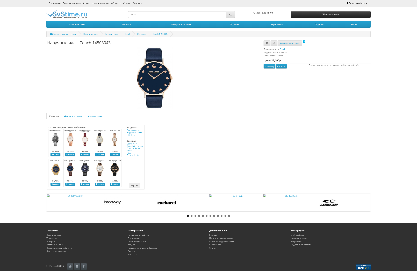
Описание (54, 115)
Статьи (212, 248)
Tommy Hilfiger (134, 155)
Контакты (137, 3)
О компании (55, 3)
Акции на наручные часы (221, 241)
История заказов (299, 238)
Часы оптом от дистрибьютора (106, 3)
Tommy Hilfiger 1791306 (100, 160)
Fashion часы (111, 34)
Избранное (296, 241)
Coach (127, 34)
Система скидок (95, 115)
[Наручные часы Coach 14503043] (154, 78)
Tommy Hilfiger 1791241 (85, 160)
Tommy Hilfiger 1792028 (114, 160)
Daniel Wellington (135, 146)
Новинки (131, 134)
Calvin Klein (132, 143)
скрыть (134, 185)
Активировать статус (290, 43)
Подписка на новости (301, 244)
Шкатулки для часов (56, 251)
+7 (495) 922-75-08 (263, 12)
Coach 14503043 (160, 34)
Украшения (277, 24)
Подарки (319, 24)
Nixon (129, 152)
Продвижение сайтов (138, 234)
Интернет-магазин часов (64, 34)
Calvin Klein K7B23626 (70, 131)
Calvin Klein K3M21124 (55, 131)
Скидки (126, 3)
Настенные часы (54, 244)
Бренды (213, 234)
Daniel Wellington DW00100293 (85, 131)
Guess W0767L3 (115, 130)
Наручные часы (77, 24)
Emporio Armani (134, 148)
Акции (354, 24)
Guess (129, 150)
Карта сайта (215, 244)
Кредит (86, 3)
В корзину (269, 66)
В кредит (281, 66)
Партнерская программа (221, 238)
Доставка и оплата (73, 115)
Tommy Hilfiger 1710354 (70, 160)
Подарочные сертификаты (59, 248)
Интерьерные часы (181, 24)
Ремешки (126, 24)
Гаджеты (234, 24)
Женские (141, 34)
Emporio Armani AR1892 (100, 131)
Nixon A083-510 (55, 160)
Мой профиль (297, 234)
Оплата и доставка (72, 3)
